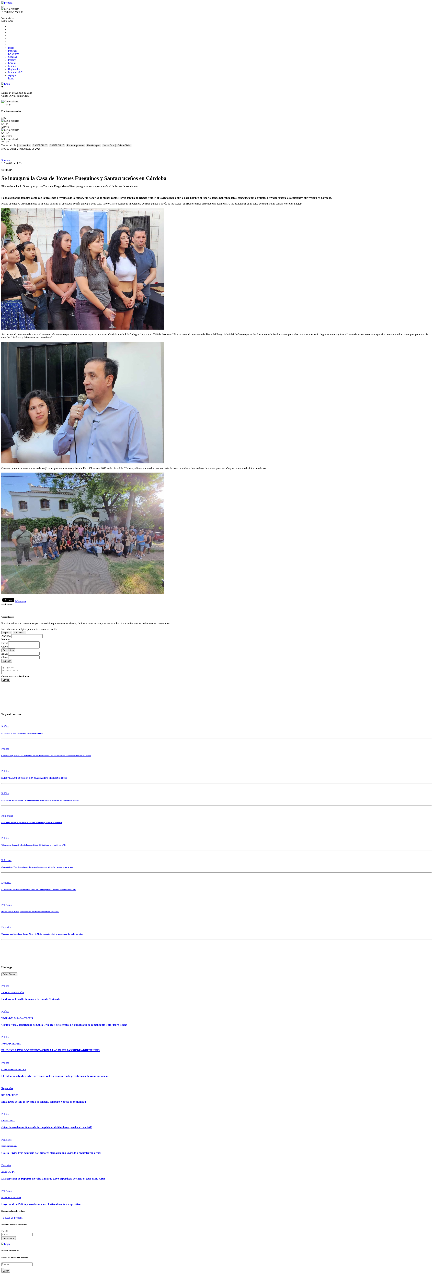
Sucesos (12, 56)
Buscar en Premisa (11, 1217)
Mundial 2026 (15, 72)
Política (12, 59)
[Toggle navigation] (2, 6)
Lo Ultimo (13, 53)
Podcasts (12, 50)
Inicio (11, 47)
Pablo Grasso (9, 974)
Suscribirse (19, 632)
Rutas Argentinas (75, 145)
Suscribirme (8, 1238)
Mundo (12, 66)
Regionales (14, 69)
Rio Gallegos (93, 145)
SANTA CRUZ (40, 145)
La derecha (24, 145)
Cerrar (6, 1271)
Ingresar (7, 632)
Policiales (6, 860)
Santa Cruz (108, 145)
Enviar (6, 680)
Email (4, 1231)
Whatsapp (20, 601)
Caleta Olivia (124, 145)
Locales (12, 63)
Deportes (6, 882)
